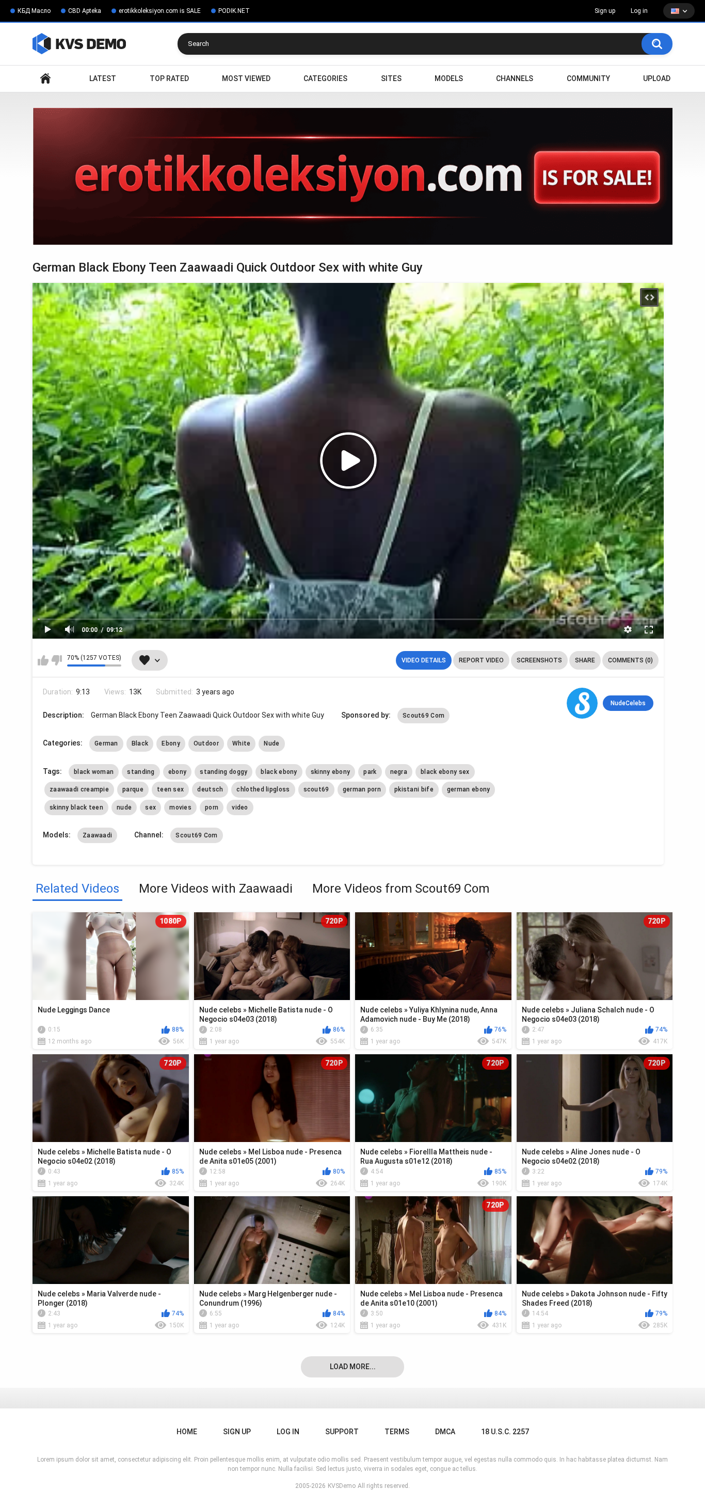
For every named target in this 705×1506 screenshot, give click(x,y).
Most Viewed (246, 78)
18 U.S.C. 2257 (505, 1432)
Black (140, 743)
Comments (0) (630, 660)
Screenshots (539, 660)
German (106, 743)
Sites (391, 78)
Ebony (171, 743)
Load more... (353, 1366)
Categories (325, 78)
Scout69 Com (423, 715)
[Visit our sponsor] (352, 176)
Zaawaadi (97, 835)
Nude (271, 743)
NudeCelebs (628, 703)
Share (585, 660)
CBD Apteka (84, 10)
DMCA (445, 1432)
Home (45, 79)
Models (449, 78)
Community (588, 78)
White (241, 743)
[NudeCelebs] (582, 703)
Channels (514, 78)
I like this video (43, 660)
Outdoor (206, 743)
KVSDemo (342, 1485)
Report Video (481, 660)
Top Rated (169, 78)
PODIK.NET (234, 10)
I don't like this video (56, 660)
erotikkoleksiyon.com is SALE (160, 10)
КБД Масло (34, 10)
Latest (102, 78)
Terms (396, 1432)
